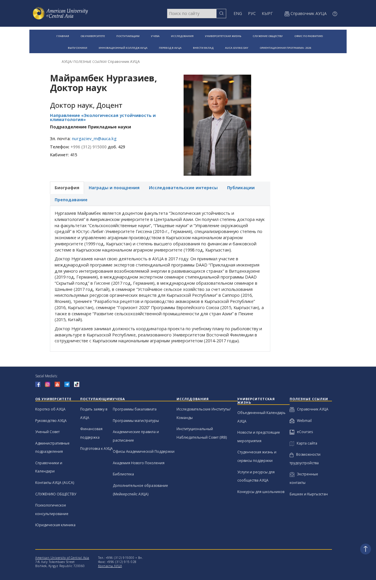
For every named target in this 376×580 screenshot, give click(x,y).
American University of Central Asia (62, 558)
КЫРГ (267, 13)
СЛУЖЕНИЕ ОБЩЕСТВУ (268, 36)
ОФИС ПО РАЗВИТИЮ (308, 36)
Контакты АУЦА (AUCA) (54, 482)
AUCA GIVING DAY (236, 48)
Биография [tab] (67, 187)
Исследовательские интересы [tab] (183, 187)
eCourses (303, 431)
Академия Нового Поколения (138, 462)
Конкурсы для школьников (260, 491)
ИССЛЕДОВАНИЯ (182, 36)
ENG (238, 13)
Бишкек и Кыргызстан (309, 494)
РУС (252, 13)
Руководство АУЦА (51, 420)
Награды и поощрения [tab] (114, 187)
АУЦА (66, 61)
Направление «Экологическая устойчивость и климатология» (103, 118)
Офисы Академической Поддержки (143, 451)
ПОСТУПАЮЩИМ (128, 36)
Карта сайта (305, 443)
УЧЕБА (155, 36)
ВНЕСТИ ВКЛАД (203, 48)
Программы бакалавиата (135, 409)
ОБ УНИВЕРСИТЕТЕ (92, 36)
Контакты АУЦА (110, 566)
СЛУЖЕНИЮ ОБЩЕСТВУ (55, 494)
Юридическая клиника (55, 524)
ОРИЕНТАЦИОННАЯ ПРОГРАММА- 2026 (285, 48)
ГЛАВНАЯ (62, 36)
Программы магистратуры (136, 420)
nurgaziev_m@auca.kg (94, 138)
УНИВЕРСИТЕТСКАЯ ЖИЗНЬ (223, 36)
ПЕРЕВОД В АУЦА (170, 48)
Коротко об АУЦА (50, 409)
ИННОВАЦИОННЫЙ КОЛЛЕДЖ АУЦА (123, 48)
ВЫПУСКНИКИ (77, 48)
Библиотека (123, 474)
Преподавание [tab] (71, 199)
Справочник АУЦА (124, 61)
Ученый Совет (47, 431)
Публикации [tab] (241, 187)
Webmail (303, 420)
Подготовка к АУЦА (96, 448)
